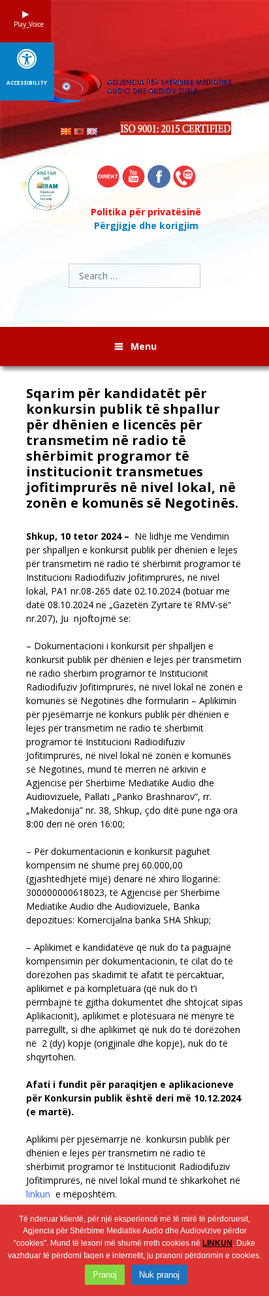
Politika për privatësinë (146, 212)
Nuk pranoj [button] (159, 1275)
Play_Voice (25, 24)
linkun (38, 1194)
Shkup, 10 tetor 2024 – (80, 536)
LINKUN (217, 1243)
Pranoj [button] (105, 1275)
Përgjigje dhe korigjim (146, 225)
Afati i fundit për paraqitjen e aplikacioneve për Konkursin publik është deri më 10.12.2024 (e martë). (133, 1098)
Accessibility (27, 83)
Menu (144, 346)
